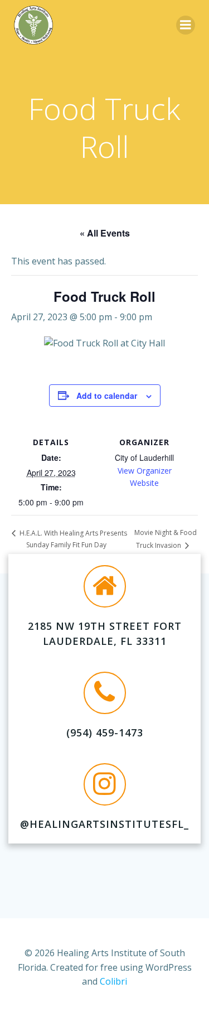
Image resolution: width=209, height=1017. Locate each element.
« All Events (105, 232)
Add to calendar (106, 395)
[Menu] (185, 25)
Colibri (113, 981)
